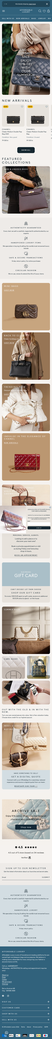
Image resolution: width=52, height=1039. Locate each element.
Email (29, 521)
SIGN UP (38, 527)
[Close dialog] (50, 507)
